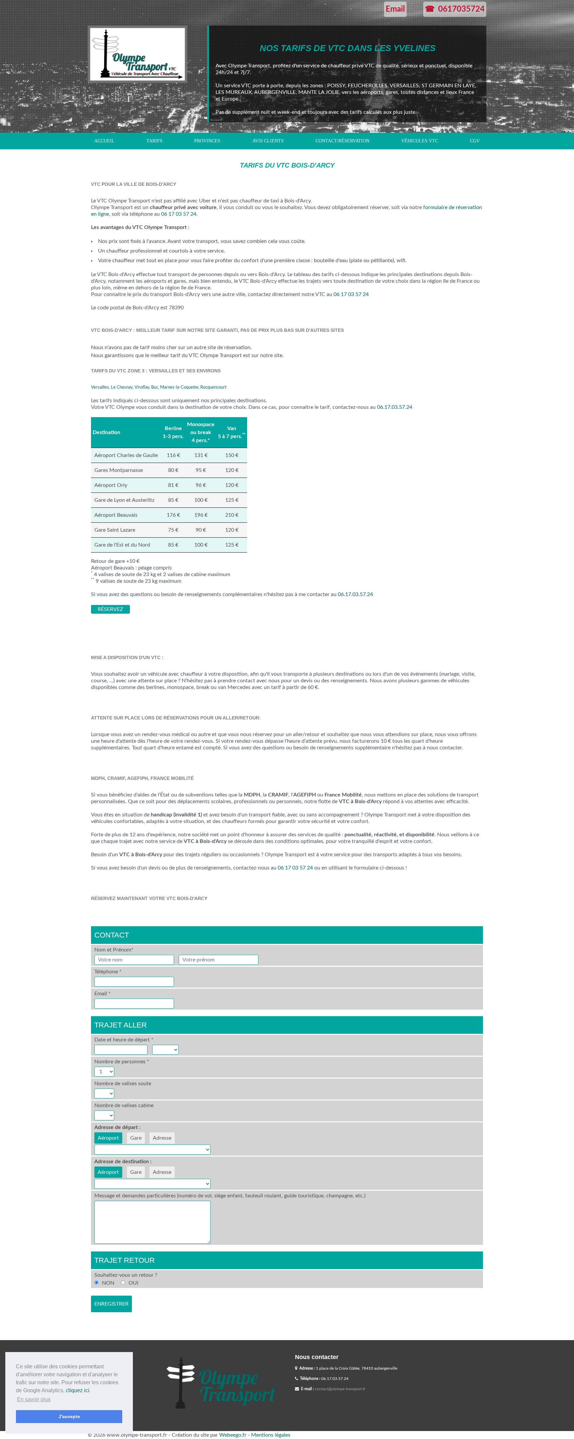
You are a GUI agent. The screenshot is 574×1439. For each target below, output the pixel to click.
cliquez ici (77, 1390)
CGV (475, 140)
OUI (133, 1283)
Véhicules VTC (419, 140)
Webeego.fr (232, 1435)
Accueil (104, 140)
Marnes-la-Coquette (179, 387)
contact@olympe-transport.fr (340, 1389)
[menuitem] (104, 141)
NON (108, 1283)
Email (395, 9)
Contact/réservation (342, 140)
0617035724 (461, 9)
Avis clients (268, 140)
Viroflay (142, 387)
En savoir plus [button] (33, 1399)
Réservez (110, 609)
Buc (154, 387)
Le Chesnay (122, 387)
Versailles (100, 387)
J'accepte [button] (69, 1416)
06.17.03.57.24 (394, 407)
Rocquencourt (213, 387)
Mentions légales (270, 1435)
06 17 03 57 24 (178, 214)
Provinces (207, 140)
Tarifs (154, 140)
